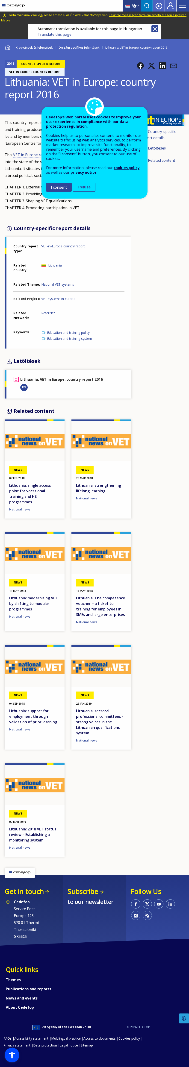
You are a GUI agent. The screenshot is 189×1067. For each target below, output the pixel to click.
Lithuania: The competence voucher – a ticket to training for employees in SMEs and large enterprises (100, 606)
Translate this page (54, 34)
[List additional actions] (137, 6)
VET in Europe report (31, 154)
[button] (140, 65)
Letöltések (157, 148)
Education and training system (69, 338)
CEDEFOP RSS (147, 915)
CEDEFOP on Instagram (135, 915)
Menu (182, 6)
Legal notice (69, 1045)
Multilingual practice (66, 1038)
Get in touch (24, 891)
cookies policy (126, 167)
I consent (59, 187)
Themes (13, 979)
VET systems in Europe (58, 298)
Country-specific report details (158, 134)
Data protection (45, 1045)
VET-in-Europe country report (63, 246)
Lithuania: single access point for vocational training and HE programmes (30, 493)
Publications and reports (28, 988)
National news (19, 509)
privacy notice (84, 172)
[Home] (13, 6)
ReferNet (48, 313)
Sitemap (87, 1045)
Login (159, 6)
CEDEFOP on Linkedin (170, 904)
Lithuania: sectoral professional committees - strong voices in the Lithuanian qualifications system (99, 722)
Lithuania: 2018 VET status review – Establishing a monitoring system (32, 835)
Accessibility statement (31, 1038)
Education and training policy (68, 332)
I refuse (84, 187)
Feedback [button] (184, 1018)
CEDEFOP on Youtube (158, 904)
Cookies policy (129, 1038)
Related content (161, 160)
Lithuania (55, 265)
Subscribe (83, 891)
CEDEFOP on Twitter (147, 904)
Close (154, 28)
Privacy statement (16, 1045)
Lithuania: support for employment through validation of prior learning (33, 716)
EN (24, 387)
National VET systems (57, 284)
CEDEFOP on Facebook (135, 904)
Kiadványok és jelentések (34, 47)
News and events (22, 998)
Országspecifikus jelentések (79, 47)
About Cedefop (20, 1007)
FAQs (7, 1038)
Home (7, 47)
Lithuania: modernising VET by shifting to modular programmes (33, 603)
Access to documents (99, 1038)
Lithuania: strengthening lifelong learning (98, 488)
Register (170, 6)
